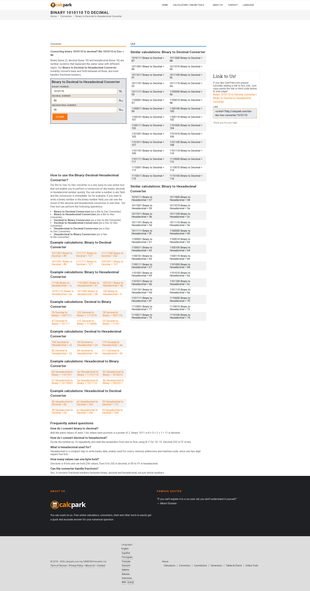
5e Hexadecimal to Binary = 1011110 (87, 382)
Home (53, 16)
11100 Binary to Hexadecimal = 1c (62, 284)
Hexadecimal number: (64, 105)
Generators (216, 565)
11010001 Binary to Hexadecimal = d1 (88, 284)
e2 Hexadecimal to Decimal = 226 (87, 403)
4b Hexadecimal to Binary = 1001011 (113, 382)
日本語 (130, 582)
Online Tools (252, 565)
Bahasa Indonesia (127, 576)
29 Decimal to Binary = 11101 (111, 322)
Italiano (125, 569)
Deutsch (126, 565)
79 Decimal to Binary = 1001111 (62, 314)
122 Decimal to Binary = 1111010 (87, 314)
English (125, 548)
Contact (101, 565)
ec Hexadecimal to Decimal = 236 (87, 411)
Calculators (169, 565)
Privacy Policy (76, 565)
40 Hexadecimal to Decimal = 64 (62, 411)
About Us (90, 565)
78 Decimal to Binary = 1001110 (112, 314)
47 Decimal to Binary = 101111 (61, 322)
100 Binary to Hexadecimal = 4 (112, 293)
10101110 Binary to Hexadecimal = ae (63, 293)
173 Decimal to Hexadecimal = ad (112, 344)
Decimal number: (61, 96)
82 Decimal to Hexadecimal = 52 (62, 352)
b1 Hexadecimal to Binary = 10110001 (62, 382)
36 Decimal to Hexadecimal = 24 (87, 344)
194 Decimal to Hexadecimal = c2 (62, 344)
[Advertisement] (128, 32)
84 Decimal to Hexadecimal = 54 (87, 352)
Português (127, 557)
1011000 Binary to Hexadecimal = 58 (87, 293)
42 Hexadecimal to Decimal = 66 (62, 403)
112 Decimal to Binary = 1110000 (87, 322)
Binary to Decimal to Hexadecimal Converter (98, 16)
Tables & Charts (234, 565)
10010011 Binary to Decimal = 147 (112, 263)
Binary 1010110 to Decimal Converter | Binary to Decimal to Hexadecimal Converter (235, 98)
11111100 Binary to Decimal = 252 (112, 255)
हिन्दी (124, 582)
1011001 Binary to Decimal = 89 (62, 255)
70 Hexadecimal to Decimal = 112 (112, 403)
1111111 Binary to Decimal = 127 (86, 255)
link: (215, 107)
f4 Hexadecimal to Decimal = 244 (112, 411)
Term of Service (58, 565)
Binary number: (60, 87)
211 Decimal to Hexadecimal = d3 (112, 352)
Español (126, 553)
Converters (66, 16)
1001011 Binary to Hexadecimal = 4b (113, 284)
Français (126, 561)
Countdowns (200, 565)
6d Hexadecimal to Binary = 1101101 (62, 373)
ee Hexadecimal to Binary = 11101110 (87, 373)
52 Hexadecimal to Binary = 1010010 (113, 373)
